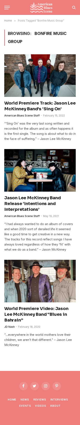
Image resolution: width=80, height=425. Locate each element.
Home (12, 399)
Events (25, 405)
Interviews (59, 399)
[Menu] (7, 7)
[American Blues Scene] (42, 7)
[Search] (73, 7)
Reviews (39, 399)
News (24, 399)
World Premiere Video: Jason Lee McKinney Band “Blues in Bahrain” (36, 314)
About (55, 405)
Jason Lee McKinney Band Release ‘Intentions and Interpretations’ (32, 203)
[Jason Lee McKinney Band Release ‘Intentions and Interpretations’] (40, 170)
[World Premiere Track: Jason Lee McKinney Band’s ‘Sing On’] (40, 75)
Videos (40, 405)
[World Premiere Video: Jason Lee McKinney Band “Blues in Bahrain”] (40, 281)
